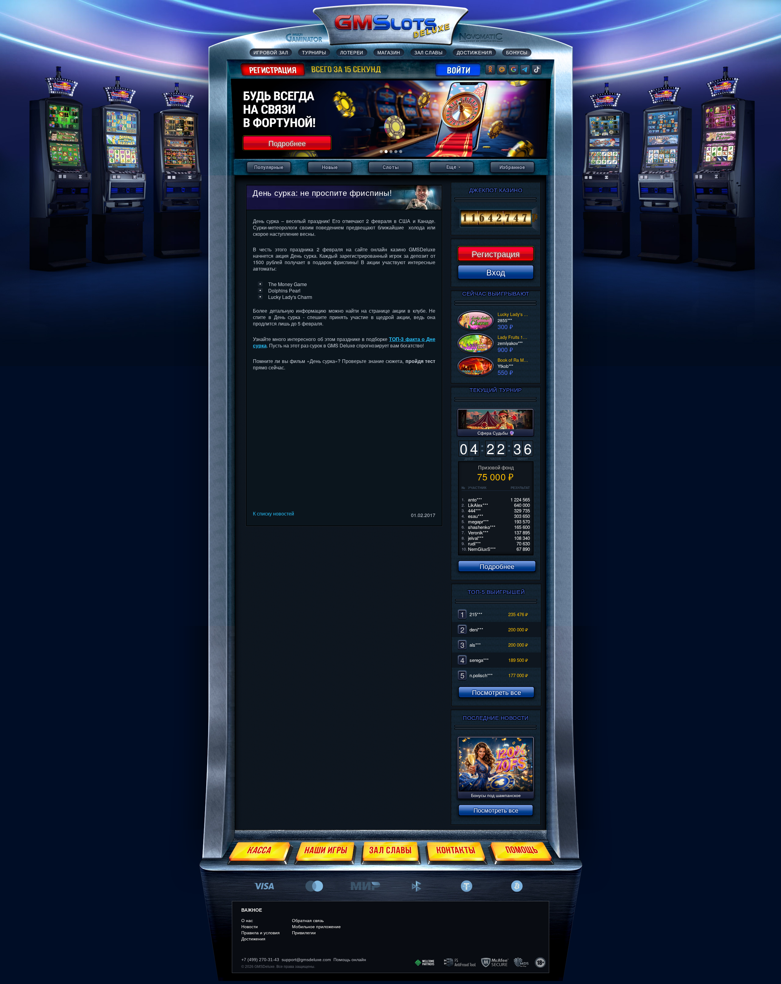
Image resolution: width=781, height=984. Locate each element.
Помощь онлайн (349, 959)
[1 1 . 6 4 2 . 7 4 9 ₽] (495, 218)
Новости (249, 926)
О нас (247, 920)
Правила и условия (260, 932)
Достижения (253, 938)
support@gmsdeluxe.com (306, 959)
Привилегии (304, 932)
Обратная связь (308, 920)
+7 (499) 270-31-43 (260, 959)
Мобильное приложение (316, 926)
